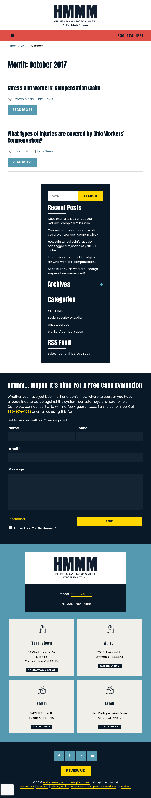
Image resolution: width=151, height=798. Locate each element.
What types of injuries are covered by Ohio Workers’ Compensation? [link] (66, 137)
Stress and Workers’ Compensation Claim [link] (54, 88)
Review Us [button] (75, 770)
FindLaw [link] (126, 786)
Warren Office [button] (109, 665)
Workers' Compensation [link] (65, 331)
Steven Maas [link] (23, 99)
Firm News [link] (44, 99)
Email (14, 448)
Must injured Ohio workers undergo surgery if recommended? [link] (73, 271)
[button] (12, 35)
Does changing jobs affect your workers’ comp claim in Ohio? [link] (70, 221)
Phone (81, 428)
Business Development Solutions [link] (93, 786)
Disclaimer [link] (27, 786)
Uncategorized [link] (58, 324)
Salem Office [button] (41, 726)
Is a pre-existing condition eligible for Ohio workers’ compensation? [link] (72, 259)
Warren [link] (109, 643)
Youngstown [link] (41, 643)
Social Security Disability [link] (65, 317)
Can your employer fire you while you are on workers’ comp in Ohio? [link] (73, 232)
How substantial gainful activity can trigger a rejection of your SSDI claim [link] (73, 246)
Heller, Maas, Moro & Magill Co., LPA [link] (66, 782)
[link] (75, 15)
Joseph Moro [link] (23, 151)
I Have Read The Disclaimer (35, 528)
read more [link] (22, 109)
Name (13, 428)
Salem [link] (42, 704)
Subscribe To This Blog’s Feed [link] (69, 354)
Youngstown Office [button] (41, 670)
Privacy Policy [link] (60, 786)
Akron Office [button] (109, 726)
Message (16, 469)
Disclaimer (17, 519)
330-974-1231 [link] (130, 36)
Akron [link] (109, 704)
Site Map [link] (42, 786)
